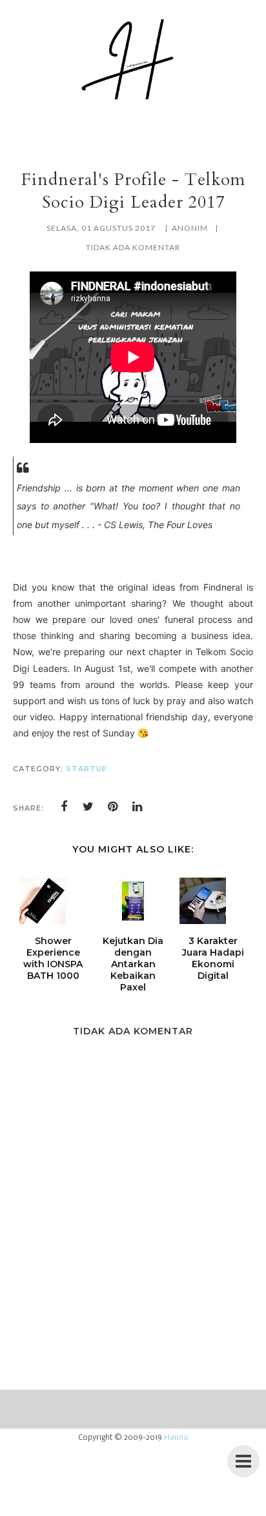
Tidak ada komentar (133, 247)
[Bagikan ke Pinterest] (113, 806)
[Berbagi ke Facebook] (64, 806)
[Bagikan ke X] (88, 806)
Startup (87, 768)
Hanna (176, 1438)
